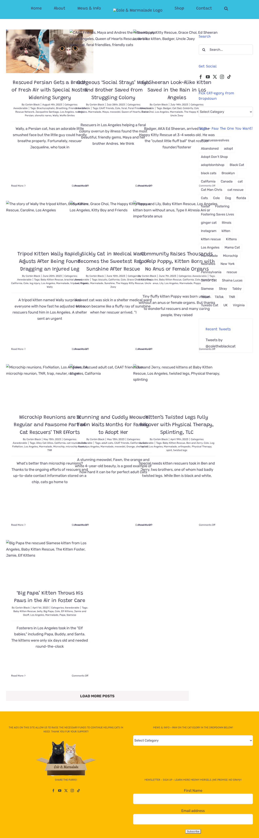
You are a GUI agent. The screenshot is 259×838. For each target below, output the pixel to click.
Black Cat (237, 165)
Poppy (197, 283)
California (16, 283)
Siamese (71, 615)
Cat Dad (177, 108)
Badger (167, 108)
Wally (55, 115)
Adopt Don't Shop (214, 157)
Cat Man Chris (211, 190)
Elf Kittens (67, 611)
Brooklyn (228, 173)
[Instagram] (222, 77)
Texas (205, 297)
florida (241, 198)
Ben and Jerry (194, 443)
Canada (226, 181)
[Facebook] (201, 77)
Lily (161, 283)
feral (124, 108)
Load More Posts (97, 696)
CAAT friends (106, 108)
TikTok (219, 297)
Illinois (226, 222)
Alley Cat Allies (44, 443)
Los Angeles (162, 111)
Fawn (81, 446)
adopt (228, 148)
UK (225, 305)
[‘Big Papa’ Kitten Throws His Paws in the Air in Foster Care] (49, 562)
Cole (117, 108)
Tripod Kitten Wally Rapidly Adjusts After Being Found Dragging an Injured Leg (49, 262)
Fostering (222, 206)
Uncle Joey (176, 115)
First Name (193, 790)
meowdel (115, 111)
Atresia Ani (151, 279)
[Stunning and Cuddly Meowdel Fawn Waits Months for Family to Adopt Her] (113, 386)
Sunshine (109, 283)
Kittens (231, 239)
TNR (49, 450)
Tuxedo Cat (209, 305)
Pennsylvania (211, 272)
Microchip (59, 446)
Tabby (237, 289)
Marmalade (94, 111)
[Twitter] (215, 77)
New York (228, 264)
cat (240, 181)
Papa (62, 615)
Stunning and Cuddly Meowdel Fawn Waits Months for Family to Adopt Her (113, 425)
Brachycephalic (46, 108)
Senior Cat (209, 280)
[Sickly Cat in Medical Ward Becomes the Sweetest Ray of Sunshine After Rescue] (113, 222)
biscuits (102, 279)
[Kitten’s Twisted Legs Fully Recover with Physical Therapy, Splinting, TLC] (176, 386)
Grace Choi (147, 111)
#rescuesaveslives (215, 140)
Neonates (208, 264)
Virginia (239, 305)
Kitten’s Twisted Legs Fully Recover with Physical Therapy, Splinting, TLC (177, 425)
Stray (223, 289)
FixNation (17, 446)
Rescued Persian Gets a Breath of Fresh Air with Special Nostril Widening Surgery (50, 90)
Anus (141, 279)
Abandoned (210, 148)
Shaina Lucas (232, 280)
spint (169, 450)
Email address (193, 811)
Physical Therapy (201, 446)
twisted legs (180, 450)
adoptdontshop (212, 165)
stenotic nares (43, 115)
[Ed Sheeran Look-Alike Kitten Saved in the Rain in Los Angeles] (176, 51)
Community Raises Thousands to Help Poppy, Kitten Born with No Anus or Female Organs (176, 262)
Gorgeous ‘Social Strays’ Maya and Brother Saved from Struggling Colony (113, 90)
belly (39, 611)
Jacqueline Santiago (47, 111)
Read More (17, 185)
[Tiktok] (229, 77)
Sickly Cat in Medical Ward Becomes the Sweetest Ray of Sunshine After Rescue (113, 262)
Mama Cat (232, 247)
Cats (204, 198)
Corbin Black (32, 104)
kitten (226, 231)
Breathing (61, 108)
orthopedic (184, 446)
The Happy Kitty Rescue (198, 111)
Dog (228, 198)
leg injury (35, 283)
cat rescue (235, 190)
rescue (232, 272)
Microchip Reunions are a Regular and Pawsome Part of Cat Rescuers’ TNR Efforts (50, 425)
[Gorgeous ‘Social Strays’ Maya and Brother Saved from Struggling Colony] (113, 51)
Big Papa (49, 611)
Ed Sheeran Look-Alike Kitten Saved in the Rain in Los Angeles (176, 90)
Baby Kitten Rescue (52, 279)
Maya (105, 111)
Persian (29, 115)
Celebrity (188, 108)
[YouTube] (208, 77)
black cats (208, 173)
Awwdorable (20, 108)
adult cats (107, 443)
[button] (210, 8)
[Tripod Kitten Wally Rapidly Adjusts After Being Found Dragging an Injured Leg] (49, 222)
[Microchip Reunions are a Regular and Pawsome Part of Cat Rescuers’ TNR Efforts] (49, 386)
